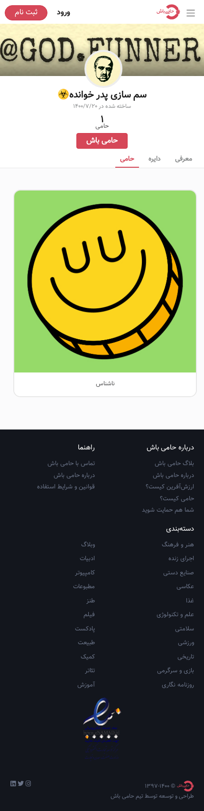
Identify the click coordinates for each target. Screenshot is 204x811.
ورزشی (186, 643)
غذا (190, 601)
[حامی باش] (171, 12)
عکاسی (185, 587)
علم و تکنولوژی (175, 615)
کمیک (88, 657)
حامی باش (102, 141)
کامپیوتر (85, 573)
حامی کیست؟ (177, 499)
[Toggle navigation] (191, 13)
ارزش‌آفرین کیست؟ (170, 487)
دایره (154, 159)
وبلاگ (88, 545)
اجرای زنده (181, 558)
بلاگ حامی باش (174, 463)
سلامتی (184, 629)
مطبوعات (84, 587)
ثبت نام (26, 13)
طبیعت (86, 643)
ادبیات (87, 558)
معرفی (183, 159)
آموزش (86, 685)
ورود (63, 13)
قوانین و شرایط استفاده (66, 487)
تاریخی (185, 657)
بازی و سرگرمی (175, 671)
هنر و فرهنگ (178, 545)
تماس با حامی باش (71, 463)
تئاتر (90, 671)
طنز (90, 601)
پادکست (85, 629)
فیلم (89, 615)
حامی (127, 159)
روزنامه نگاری (178, 685)
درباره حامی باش (173, 475)
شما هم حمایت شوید (168, 510)
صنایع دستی (178, 573)
